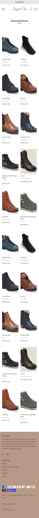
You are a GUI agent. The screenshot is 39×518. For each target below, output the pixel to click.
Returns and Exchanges (10, 467)
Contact (5, 470)
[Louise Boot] (10, 83)
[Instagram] (8, 454)
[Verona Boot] (10, 122)
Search (4, 464)
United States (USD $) (8, 504)
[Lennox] (28, 83)
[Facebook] (3, 454)
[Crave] (28, 161)
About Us (5, 473)
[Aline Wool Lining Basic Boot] (28, 202)
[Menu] (3, 9)
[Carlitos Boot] (28, 122)
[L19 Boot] (28, 45)
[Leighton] (10, 202)
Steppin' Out (10, 509)
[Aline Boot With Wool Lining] (10, 161)
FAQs (4, 476)
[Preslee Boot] (10, 45)
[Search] (31, 9)
